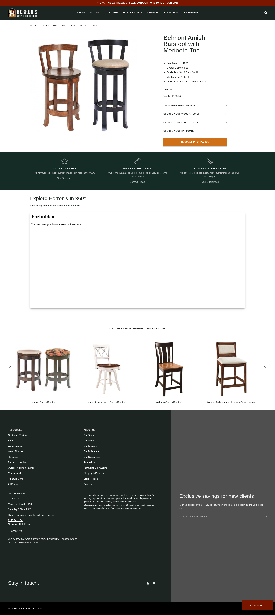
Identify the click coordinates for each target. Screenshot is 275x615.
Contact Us (14, 498)
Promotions (89, 462)
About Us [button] (89, 430)
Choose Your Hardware (178, 131)
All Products (14, 484)
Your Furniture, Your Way (180, 105)
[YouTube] (154, 583)
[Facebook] (148, 583)
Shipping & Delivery (94, 473)
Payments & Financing (95, 468)
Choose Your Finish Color (180, 122)
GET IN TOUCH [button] (16, 493)
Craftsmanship (15, 473)
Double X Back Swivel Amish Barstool (106, 402)
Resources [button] (15, 430)
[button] (81, 13)
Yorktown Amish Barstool (169, 402)
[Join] (263, 516)
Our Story (89, 440)
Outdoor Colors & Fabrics (21, 468)
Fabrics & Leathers (18, 462)
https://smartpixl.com (94, 505)
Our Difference (64, 178)
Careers (88, 484)
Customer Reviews (18, 435)
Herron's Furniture (23, 608)
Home (33, 26)
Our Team (89, 435)
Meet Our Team (137, 182)
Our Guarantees (210, 182)
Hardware (13, 457)
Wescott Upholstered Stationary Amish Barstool (231, 402)
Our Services (90, 446)
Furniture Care (15, 479)
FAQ (10, 440)
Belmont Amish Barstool (43, 402)
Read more (169, 89)
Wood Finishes (15, 451)
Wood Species (15, 446)
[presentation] (10, 367)
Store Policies (91, 479)
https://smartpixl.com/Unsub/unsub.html (124, 508)
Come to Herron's (257, 605)
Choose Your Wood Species (181, 114)
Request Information (195, 142)
